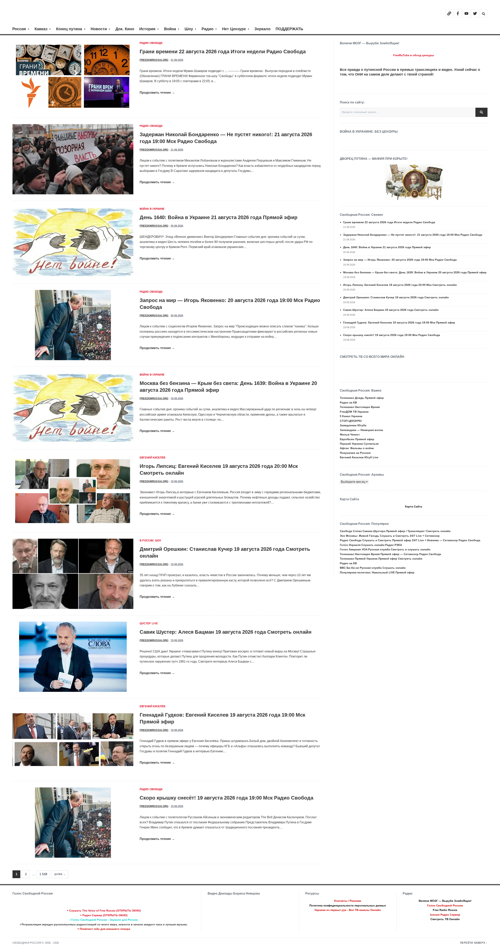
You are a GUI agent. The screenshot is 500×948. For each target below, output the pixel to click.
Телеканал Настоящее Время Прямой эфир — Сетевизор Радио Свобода (390, 554)
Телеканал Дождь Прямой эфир (362, 397)
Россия (19, 29)
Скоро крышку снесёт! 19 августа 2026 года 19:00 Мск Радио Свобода (226, 798)
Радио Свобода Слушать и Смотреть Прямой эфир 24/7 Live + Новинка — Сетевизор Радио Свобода (410, 540)
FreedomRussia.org (154, 60)
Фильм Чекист (350, 434)
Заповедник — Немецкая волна (361, 430)
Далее (58, 874)
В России (147, 540)
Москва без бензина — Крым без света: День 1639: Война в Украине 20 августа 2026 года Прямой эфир (415, 272)
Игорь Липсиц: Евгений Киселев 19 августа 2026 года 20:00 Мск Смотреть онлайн (400, 284)
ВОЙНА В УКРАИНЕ (152, 209)
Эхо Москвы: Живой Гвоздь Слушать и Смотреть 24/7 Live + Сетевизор (390, 535)
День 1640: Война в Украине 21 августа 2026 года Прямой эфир (218, 217)
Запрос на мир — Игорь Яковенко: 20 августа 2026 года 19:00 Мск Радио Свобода (400, 259)
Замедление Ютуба (353, 425)
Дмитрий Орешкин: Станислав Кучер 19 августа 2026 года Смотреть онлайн (396, 297)
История (147, 29)
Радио (207, 29)
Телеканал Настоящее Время (360, 407)
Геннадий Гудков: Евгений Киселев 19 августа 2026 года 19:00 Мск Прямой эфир (399, 322)
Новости (99, 29)
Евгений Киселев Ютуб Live (359, 457)
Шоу (189, 29)
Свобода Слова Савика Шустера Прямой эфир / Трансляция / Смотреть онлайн (395, 531)
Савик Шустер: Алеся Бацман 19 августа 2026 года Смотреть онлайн (226, 632)
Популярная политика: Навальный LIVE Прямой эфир (377, 572)
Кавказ (41, 29)
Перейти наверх (472, 943)
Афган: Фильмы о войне (357, 448)
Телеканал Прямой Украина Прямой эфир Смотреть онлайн (381, 558)
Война (170, 29)
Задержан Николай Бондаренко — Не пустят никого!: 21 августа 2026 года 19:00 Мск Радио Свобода (412, 234)
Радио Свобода (151, 43)
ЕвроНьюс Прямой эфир (357, 439)
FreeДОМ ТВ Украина (354, 411)
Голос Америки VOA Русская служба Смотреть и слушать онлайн (385, 549)
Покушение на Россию (355, 452)
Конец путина (69, 29)
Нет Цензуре (234, 29)
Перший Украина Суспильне (359, 443)
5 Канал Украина (351, 416)
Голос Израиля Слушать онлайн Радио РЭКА (371, 544)
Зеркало (262, 29)
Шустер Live (149, 623)
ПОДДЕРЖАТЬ (289, 29)
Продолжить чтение (157, 92)
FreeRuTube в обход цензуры (413, 55)
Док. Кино (124, 29)
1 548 (43, 874)
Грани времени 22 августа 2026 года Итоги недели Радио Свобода (223, 51)
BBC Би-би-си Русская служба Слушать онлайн (372, 567)
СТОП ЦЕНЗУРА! (351, 420)
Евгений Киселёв (152, 457)
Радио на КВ (348, 402)
